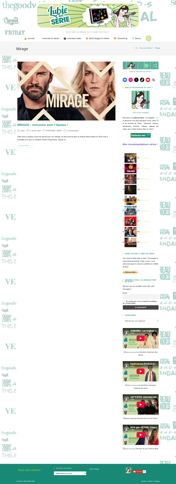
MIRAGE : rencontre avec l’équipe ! (42, 124)
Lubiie (22, 131)
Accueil (143, 481)
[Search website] (149, 38)
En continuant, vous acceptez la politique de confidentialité (140, 302)
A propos (157, 481)
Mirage (157, 48)
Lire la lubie (25, 146)
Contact (150, 481)
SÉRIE (59, 131)
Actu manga (94, 469)
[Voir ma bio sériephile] (141, 113)
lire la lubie (144, 158)
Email (125, 293)
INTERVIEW (50, 131)
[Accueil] (136, 48)
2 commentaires (72, 131)
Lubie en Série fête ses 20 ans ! (141, 71)
